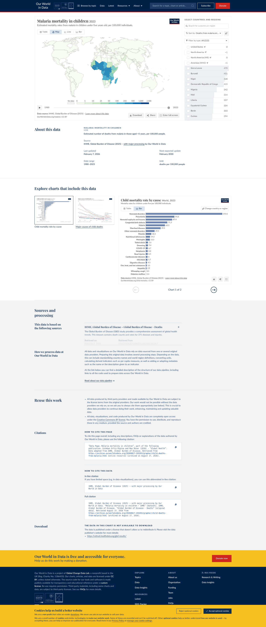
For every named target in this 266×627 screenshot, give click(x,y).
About (137, 6)
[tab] (43, 32)
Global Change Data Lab (77, 573)
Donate (222, 6)
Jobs (170, 598)
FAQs (82, 589)
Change (216, 209)
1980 (46, 108)
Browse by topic (88, 6)
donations (75, 615)
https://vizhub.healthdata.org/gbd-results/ (106, 536)
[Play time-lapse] (39, 107)
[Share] (220, 279)
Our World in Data (43, 5)
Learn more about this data (97, 114)
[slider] (168, 108)
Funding (172, 588)
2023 (175, 108)
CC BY (64, 117)
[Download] (214, 279)
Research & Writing (211, 577)
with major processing (134, 144)
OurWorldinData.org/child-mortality (134, 280)
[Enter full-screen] (226, 279)
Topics (138, 577)
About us (172, 577)
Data (102, 6)
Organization (174, 582)
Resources (122, 6)
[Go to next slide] (214, 290)
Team (170, 593)
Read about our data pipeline (98, 381)
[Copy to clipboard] (172, 447)
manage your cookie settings (139, 621)
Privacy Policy (118, 621)
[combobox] (173, 6)
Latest (111, 6)
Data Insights (141, 588)
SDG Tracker (141, 604)
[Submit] (192, 5)
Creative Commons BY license (111, 420)
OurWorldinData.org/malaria (48, 117)
